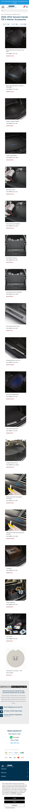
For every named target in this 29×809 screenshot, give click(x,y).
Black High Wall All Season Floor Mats (15, 50)
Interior (19, 14)
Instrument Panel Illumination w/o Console (15, 533)
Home (2, 14)
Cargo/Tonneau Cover (12, 463)
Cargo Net (9, 568)
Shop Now (3, 769)
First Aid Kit (9, 636)
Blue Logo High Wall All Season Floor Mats (15, 86)
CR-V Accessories (7, 14)
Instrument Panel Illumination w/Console (14, 497)
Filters (22, 24)
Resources (3, 772)
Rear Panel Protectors (12, 428)
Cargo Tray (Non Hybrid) (12, 121)
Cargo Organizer (10, 602)
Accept (14, 798)
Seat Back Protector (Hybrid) (14, 292)
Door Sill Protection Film (13, 326)
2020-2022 (14, 14)
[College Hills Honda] (9, 7)
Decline (14, 801)
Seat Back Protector (11, 258)
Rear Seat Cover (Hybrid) (13, 224)
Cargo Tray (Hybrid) (11, 155)
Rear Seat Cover (10, 189)
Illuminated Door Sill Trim (13, 360)
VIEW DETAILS (15, 48)
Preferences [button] (19, 794)
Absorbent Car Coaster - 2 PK (14, 671)
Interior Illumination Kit (12, 394)
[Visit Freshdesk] (14, 737)
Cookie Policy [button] (13, 792)
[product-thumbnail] (15, 37)
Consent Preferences (10, 807)
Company (3, 776)
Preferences (14, 805)
